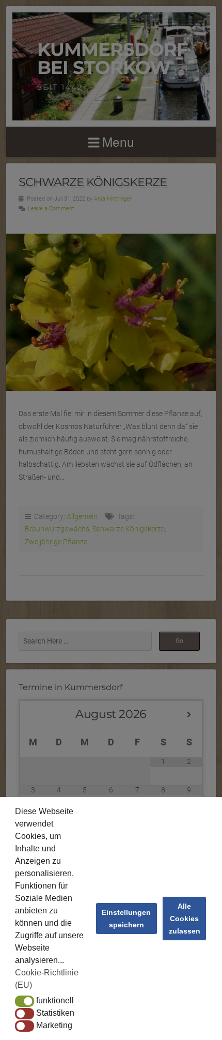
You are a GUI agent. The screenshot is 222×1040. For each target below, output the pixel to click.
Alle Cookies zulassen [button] (184, 918)
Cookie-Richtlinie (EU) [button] (46, 978)
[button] (24, 1001)
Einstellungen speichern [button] (126, 918)
